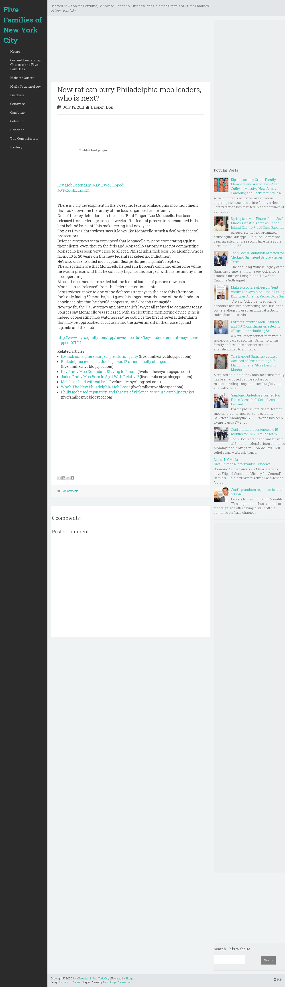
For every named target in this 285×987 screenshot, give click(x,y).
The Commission (24, 138)
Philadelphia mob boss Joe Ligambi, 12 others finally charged (113, 361)
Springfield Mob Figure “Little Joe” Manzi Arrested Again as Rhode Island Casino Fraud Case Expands (258, 223)
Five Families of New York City (22, 25)
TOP (279, 979)
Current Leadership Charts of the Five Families (25, 64)
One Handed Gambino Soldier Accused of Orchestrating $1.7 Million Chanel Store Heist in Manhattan (254, 363)
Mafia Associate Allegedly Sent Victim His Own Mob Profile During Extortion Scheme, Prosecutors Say (258, 291)
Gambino (17, 112)
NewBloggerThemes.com (117, 982)
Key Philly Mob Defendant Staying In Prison (99, 371)
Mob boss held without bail (84, 381)
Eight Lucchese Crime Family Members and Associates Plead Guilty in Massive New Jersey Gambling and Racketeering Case (256, 186)
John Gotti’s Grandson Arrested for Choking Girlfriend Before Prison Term (257, 257)
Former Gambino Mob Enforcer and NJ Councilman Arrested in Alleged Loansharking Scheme (255, 326)
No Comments (69, 491)
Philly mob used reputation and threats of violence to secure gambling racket (127, 392)
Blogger (130, 978)
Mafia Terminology (25, 86)
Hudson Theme (71, 982)
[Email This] (59, 478)
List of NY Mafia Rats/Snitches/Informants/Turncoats (242, 461)
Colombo (17, 121)
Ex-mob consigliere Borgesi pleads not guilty (99, 356)
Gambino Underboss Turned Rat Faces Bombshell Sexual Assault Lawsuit (255, 399)
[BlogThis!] (63, 478)
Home (15, 51)
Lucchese (17, 95)
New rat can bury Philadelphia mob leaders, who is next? (129, 94)
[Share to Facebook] (72, 478)
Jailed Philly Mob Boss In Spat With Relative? (100, 376)
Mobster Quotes (22, 78)
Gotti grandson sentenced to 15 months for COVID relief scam (254, 431)
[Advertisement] (130, 51)
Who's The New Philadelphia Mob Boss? (95, 386)
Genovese (17, 104)
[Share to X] (68, 478)
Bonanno (17, 130)
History (16, 147)
